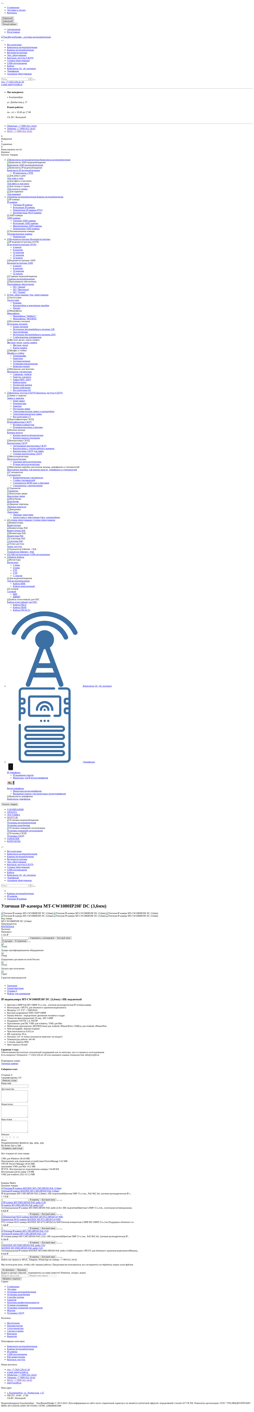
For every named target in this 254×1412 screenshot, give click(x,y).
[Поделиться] (29, 941)
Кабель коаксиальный (24, 586)
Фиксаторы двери (16, 496)
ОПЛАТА (12, 812)
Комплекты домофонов (18, 799)
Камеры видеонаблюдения (20, 50)
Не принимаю (8, 1270)
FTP (15, 570)
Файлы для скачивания (18, 993)
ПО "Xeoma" (19, 292)
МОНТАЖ (12, 817)
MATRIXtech (7, 926)
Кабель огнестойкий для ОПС (22, 602)
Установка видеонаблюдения (21, 822)
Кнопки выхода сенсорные (26, 438)
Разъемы (17, 303)
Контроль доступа (16, 1359)
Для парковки (14, 194)
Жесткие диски (20, 345)
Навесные (18, 358)
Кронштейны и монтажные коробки (31, 305)
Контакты (12, 12)
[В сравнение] (61, 1200)
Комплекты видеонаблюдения (22, 47)
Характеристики (15, 988)
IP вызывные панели (23, 775)
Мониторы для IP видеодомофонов (30, 778)
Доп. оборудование (16, 55)
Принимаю (21, 1270)
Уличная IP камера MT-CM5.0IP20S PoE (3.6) (23, 1233)
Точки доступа (14, 546)
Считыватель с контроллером (27, 485)
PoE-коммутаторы (16, 1357)
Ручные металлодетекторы (26, 464)
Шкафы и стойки (15, 353)
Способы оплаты (15, 1297)
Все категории (14, 44)
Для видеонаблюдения (18, 581)
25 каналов (18, 255)
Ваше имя (6, 1083)
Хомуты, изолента (22, 377)
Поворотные (19, 236)
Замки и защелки (15, 398)
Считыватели (14, 475)
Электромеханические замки (27, 414)
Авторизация (13, 29)
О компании (13, 7)
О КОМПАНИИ (15, 809)
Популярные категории (13, 1341)
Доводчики (12, 512)
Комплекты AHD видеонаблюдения (25, 165)
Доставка (11, 1289)
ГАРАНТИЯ (13, 838)
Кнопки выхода (15, 432)
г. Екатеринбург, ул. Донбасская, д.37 (25, 1393)
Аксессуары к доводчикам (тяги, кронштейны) (36, 517)
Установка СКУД (15, 836)
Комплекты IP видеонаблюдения (23, 170)
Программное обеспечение (20, 284)
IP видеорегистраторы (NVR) (21, 244)
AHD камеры (13, 218)
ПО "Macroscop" (21, 289)
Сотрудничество (15, 1328)
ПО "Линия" (19, 287)
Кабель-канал (19, 382)
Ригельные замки (21, 408)
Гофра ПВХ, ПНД (22, 379)
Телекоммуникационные (25, 363)
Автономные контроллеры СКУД (29, 446)
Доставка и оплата (16, 10)
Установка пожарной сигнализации (25, 830)
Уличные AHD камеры (24, 220)
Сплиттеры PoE (15, 541)
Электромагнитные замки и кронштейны (33, 411)
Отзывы (12, 991)
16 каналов (18, 252)
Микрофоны (13, 313)
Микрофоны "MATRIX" (25, 318)
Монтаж (11, 1310)
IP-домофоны (13, 772)
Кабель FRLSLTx (21, 610)
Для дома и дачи (15, 178)
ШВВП (16, 597)
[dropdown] (2, 3)
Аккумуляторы (20, 332)
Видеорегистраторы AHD (20, 263)
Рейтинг (5, 1134)
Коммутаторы (14, 525)
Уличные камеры (9, 1063)
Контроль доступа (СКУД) (20, 58)
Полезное (6, 1318)
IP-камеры (12, 202)
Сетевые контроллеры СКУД (27, 454)
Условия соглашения (17, 1305)
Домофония (13, 71)
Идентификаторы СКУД (19, 422)
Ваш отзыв (6, 1119)
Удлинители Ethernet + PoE (20, 552)
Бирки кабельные (21, 387)
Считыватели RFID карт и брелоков (31, 483)
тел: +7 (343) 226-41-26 (12, 82)
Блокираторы (19, 403)
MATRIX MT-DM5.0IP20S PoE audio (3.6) (22, 1248)
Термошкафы (19, 356)
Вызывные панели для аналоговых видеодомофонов (39, 793)
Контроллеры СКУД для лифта (28, 451)
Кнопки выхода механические (28, 435)
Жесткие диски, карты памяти (22, 342)
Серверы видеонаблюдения (21, 279)
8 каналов (18, 250)
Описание (12, 985)
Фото (3, 1140)
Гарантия (11, 1300)
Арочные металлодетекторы (27, 461)
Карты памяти (20, 348)
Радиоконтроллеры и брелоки (28, 427)
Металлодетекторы (16, 459)
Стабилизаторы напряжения (27, 337)
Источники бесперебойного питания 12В (34, 329)
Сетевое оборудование (18, 60)
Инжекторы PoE (15, 536)
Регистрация (13, 32)
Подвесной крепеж (22, 385)
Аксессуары (13, 300)
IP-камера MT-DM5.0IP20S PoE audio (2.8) (22, 1205)
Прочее (16, 308)
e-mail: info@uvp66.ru (11, 84)
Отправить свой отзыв (12, 1148)
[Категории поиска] (2, 40)
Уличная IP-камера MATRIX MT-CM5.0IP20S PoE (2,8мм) (30, 1191)
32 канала (18, 257)
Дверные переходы (16, 506)
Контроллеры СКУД (17, 443)
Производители (15, 1325)
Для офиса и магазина (18, 183)
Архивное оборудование (19, 74)
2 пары (16, 565)
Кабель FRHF (20, 607)
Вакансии (12, 1336)
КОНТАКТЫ (13, 841)
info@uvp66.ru (14, 1383)
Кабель (10, 66)
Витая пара (12, 562)
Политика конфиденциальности (23, 1302)
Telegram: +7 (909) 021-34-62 (21, 128)
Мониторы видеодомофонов (27, 791)
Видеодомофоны (15, 788)
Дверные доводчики (23, 514)
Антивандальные (21, 361)
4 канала (17, 247)
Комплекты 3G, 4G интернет (21, 68)
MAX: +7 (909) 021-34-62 (19, 131)
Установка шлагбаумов (18, 825)
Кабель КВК (19, 583)
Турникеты (12, 491)
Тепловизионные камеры (19, 234)
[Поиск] (34, 79)
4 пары (16, 567)
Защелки (17, 406)
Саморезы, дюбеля (22, 374)
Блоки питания (20, 326)
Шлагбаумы (13, 501)
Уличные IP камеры (22, 205)
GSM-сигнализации (17, 63)
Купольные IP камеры (24, 207)
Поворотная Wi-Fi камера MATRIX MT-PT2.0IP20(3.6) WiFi (31, 1219)
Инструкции (13, 1323)
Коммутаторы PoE (16, 530)
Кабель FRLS (19, 605)
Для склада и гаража (17, 189)
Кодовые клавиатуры (23, 424)
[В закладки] (58, 1200)
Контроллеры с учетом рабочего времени (33, 448)
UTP (15, 573)
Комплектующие (21, 366)
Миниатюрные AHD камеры (27, 226)
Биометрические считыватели (28, 477)
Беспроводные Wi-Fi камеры (27, 212)
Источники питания (17, 324)
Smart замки (19, 401)
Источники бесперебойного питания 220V (34, 334)
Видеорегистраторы (17, 52)
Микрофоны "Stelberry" (24, 316)
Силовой (11, 591)
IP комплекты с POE (23, 173)
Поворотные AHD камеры (26, 228)
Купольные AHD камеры (25, 223)
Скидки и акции (15, 1331)
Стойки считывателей (24, 480)
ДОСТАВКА (13, 815)
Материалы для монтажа (19, 371)
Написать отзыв (9, 1080)
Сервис (5, 1281)
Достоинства (7, 1089)
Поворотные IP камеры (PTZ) (27, 210)
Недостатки (7, 1104)
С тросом (17, 575)
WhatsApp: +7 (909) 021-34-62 (22, 126)
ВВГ (15, 594)
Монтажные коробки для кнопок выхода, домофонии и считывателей (42, 469)
